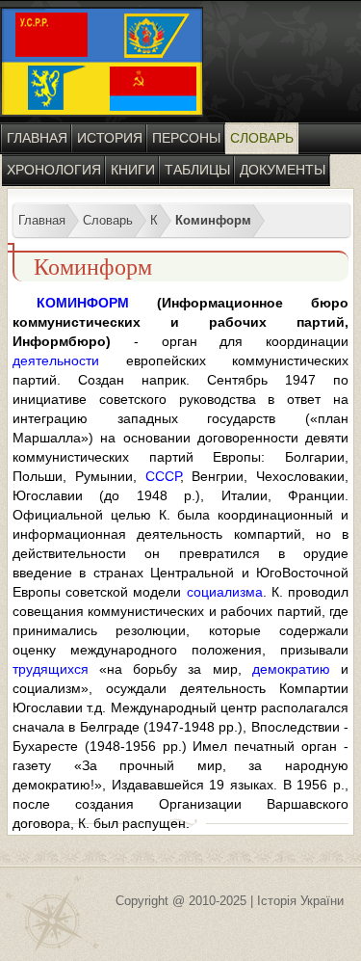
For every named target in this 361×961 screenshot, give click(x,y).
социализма (225, 592)
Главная (37, 138)
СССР (162, 476)
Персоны (186, 138)
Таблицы (197, 169)
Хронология (54, 169)
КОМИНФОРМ (83, 302)
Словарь (262, 138)
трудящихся (51, 669)
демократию (291, 669)
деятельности (56, 360)
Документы (282, 169)
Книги (133, 169)
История (109, 138)
